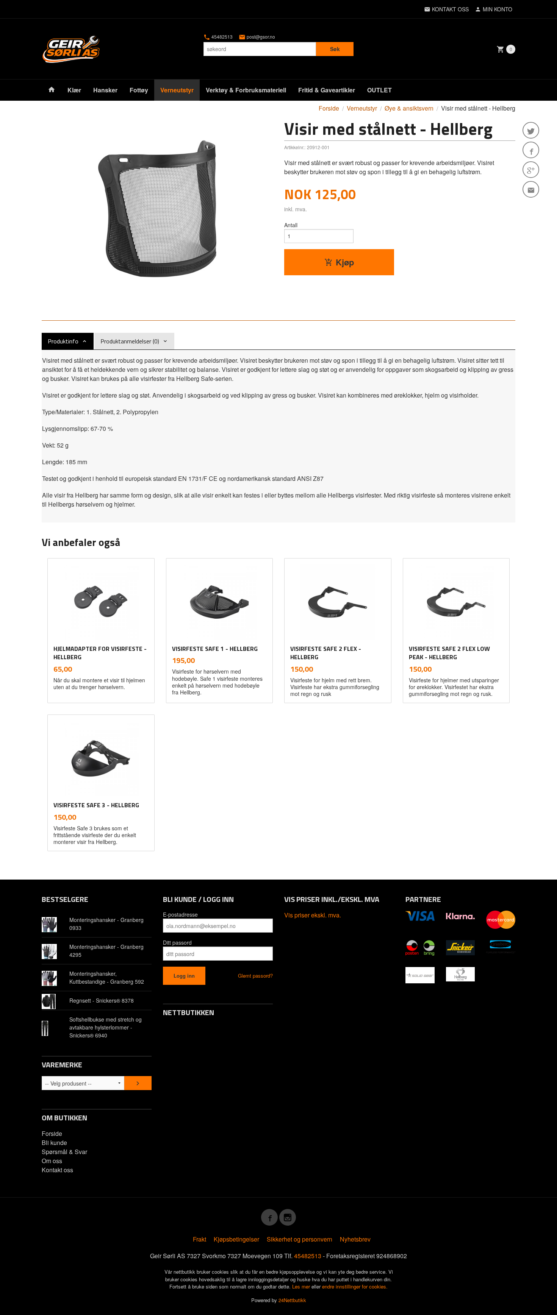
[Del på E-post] (531, 189)
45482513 (221, 37)
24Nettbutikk (292, 1300)
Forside (329, 108)
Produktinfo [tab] (63, 341)
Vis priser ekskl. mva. (312, 915)
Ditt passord (177, 942)
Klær (74, 90)
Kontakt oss (57, 1169)
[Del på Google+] (531, 169)
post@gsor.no (260, 37)
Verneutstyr (177, 90)
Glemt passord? (255, 975)
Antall (290, 225)
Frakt (199, 1239)
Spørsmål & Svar (64, 1151)
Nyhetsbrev (355, 1239)
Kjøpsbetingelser (236, 1239)
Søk (335, 49)
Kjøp (345, 262)
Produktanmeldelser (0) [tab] (129, 341)
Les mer (301, 1286)
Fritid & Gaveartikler (326, 90)
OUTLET (379, 90)
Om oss (52, 1160)
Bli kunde (54, 1142)
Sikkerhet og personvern (299, 1239)
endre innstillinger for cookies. (355, 1286)
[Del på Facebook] (531, 150)
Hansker (105, 90)
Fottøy (139, 90)
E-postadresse (180, 914)
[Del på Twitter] (531, 130)
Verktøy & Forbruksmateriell (246, 90)
